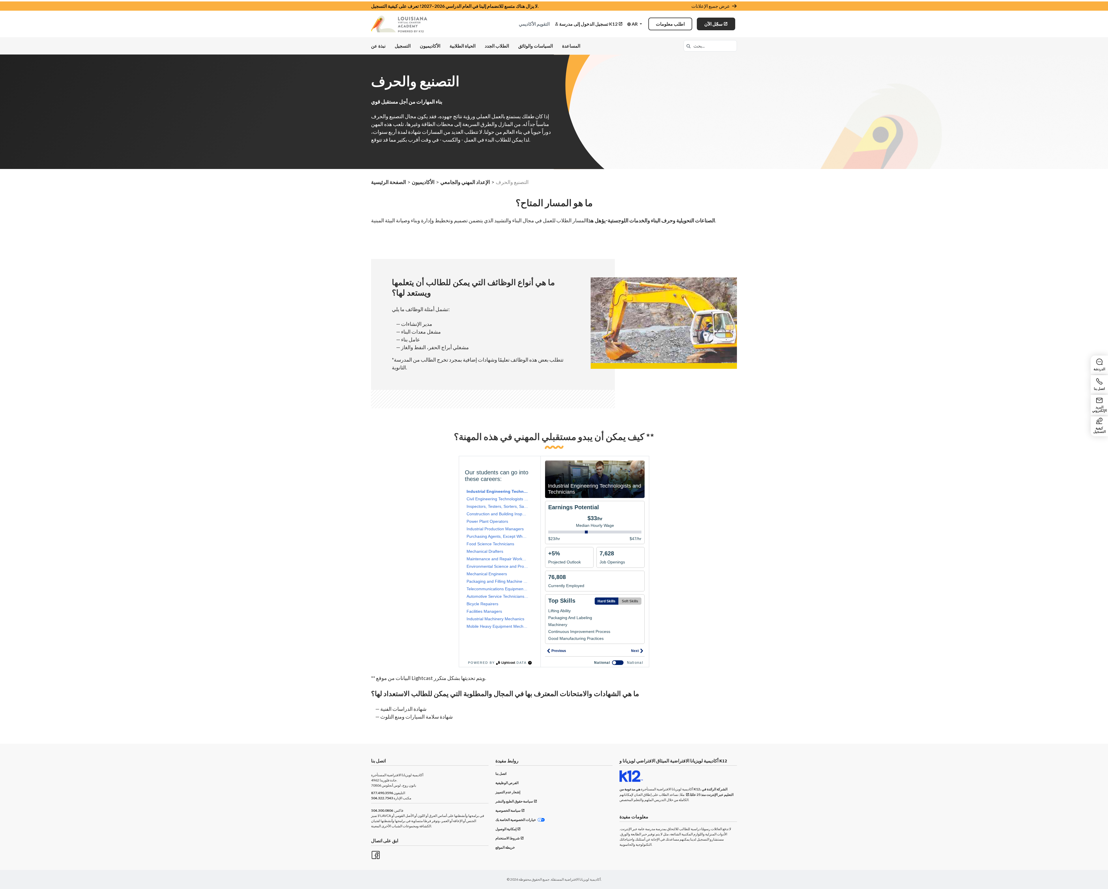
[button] (634, 23)
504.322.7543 (382, 798)
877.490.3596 (382, 793)
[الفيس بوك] (375, 854)
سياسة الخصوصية (508, 810)
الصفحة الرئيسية (388, 182)
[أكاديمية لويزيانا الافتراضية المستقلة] (399, 24)
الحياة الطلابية (463, 45)
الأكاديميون (430, 45)
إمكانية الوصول (505, 829)
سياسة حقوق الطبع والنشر (514, 801)
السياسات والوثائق (535, 45)
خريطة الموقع (505, 847)
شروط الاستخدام (507, 838)
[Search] (688, 46)
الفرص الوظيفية (507, 783)
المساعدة (571, 45)
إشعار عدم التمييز (507, 792)
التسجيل (403, 45)
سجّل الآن (713, 24)
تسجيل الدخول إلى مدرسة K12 (588, 24)
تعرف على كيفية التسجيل (395, 6)
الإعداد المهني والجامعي (465, 182)
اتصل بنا (500, 773)
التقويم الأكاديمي (534, 24)
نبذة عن (378, 45)
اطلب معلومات (670, 24)
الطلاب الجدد (497, 45)
